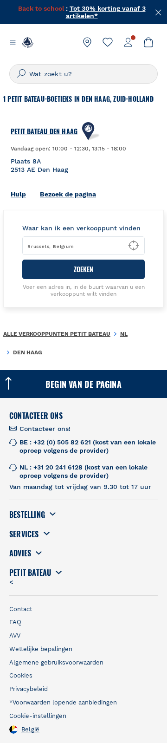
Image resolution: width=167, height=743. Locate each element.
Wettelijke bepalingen (40, 648)
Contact (20, 609)
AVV (14, 635)
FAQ (15, 622)
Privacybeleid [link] (28, 688)
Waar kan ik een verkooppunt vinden (81, 228)
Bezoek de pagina (68, 194)
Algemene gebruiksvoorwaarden (56, 662)
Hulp (18, 194)
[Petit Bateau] (27, 42)
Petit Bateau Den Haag (44, 131)
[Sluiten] (158, 11)
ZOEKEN (83, 269)
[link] (87, 42)
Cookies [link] (20, 675)
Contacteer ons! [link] (45, 428)
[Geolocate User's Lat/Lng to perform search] (133, 245)
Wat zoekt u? (50, 74)
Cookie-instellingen (37, 715)
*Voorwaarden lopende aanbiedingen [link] (63, 702)
